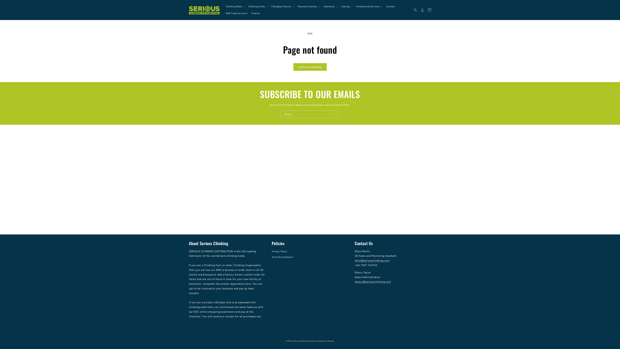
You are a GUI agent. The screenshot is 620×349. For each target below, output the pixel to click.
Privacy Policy (279, 251)
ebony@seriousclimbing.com (373, 281)
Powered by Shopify (326, 341)
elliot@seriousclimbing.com (372, 260)
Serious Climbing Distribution (305, 341)
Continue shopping (310, 67)
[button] (235, 6)
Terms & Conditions (282, 257)
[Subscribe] (335, 114)
